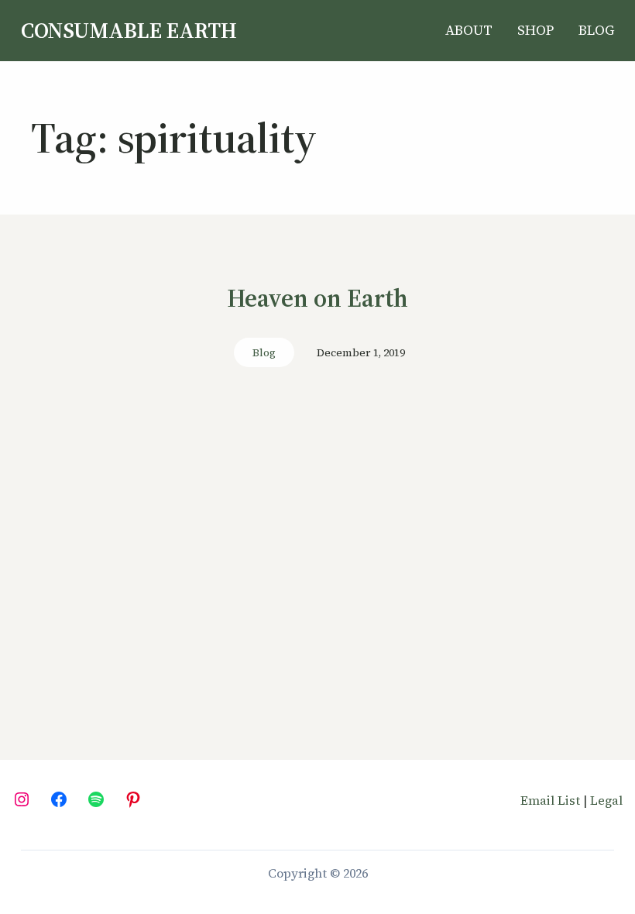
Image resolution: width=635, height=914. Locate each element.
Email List (550, 800)
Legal (606, 800)
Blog (264, 352)
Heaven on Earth (317, 299)
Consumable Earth (129, 30)
